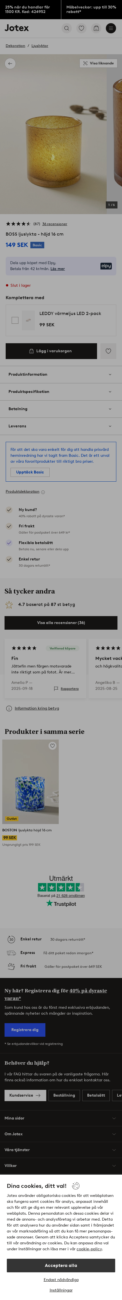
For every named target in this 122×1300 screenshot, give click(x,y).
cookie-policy (89, 1249)
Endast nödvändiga (61, 1279)
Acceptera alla (61, 1265)
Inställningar (61, 1290)
